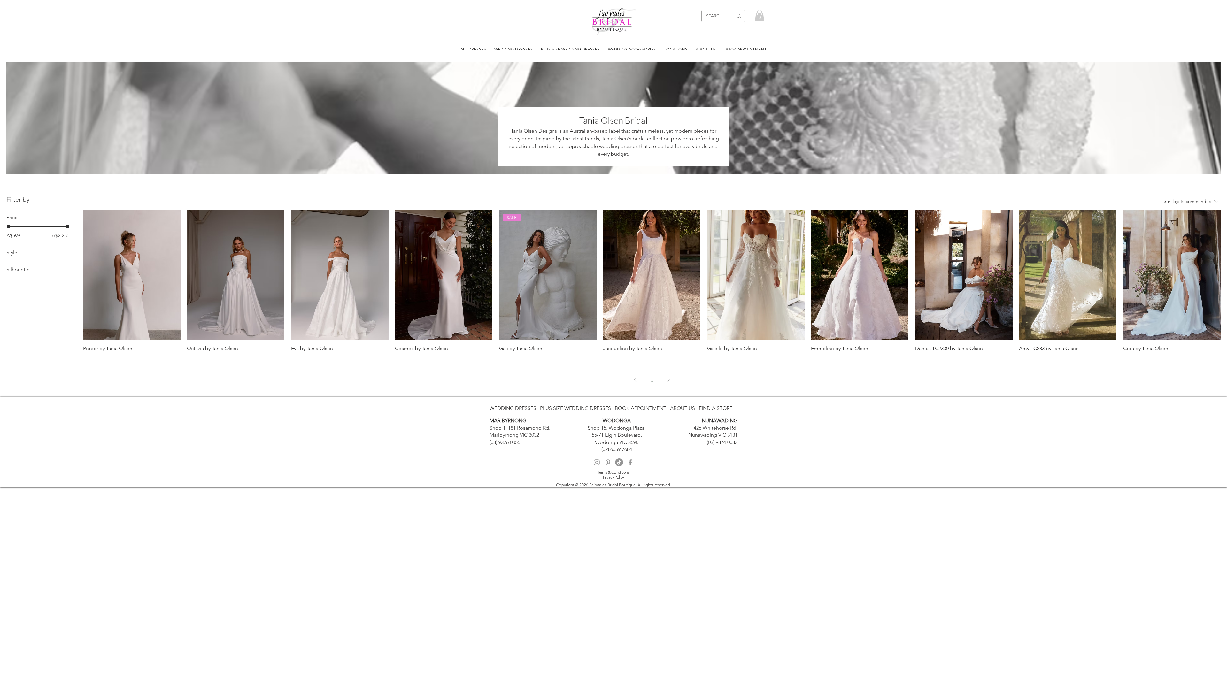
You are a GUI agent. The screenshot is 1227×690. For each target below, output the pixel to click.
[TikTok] (619, 462)
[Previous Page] (635, 379)
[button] (759, 15)
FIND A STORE (715, 408)
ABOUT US (682, 408)
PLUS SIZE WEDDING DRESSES (575, 408)
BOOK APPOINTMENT (640, 408)
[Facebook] (630, 462)
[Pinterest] (608, 462)
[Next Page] (668, 379)
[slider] (8, 226)
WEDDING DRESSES (513, 408)
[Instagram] (597, 462)
